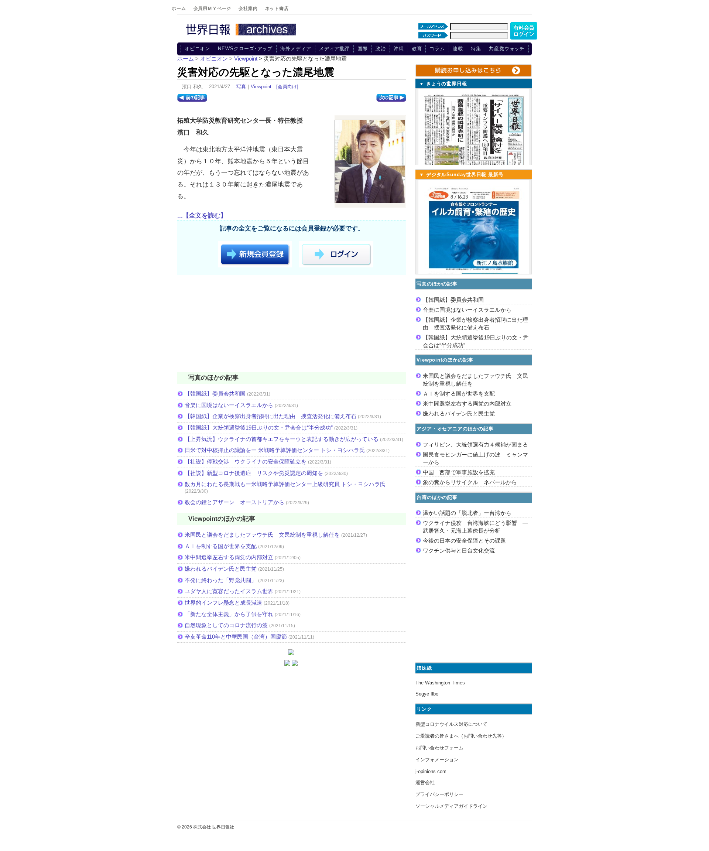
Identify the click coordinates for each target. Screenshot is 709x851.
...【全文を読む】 (202, 215)
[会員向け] (287, 86)
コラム (437, 48)
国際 (362, 48)
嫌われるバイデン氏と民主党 (221, 568)
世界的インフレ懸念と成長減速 (223, 602)
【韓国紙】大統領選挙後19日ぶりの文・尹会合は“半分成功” (259, 427)
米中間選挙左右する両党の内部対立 (229, 557)
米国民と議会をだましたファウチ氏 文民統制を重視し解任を (262, 535)
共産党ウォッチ (507, 48)
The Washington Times (440, 683)
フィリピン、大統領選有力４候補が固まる (475, 444)
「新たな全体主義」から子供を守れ (229, 614)
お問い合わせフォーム (439, 748)
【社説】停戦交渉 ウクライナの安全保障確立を (245, 461)
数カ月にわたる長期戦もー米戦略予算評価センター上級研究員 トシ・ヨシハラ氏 (285, 484)
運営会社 (425, 782)
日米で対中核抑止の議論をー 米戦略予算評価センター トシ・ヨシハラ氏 (275, 450)
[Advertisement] (291, 324)
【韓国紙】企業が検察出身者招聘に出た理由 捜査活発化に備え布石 (270, 416)
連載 (458, 48)
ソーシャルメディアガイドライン (451, 806)
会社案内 (248, 8)
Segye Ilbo (426, 694)
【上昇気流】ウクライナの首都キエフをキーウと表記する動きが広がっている (282, 439)
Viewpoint (261, 86)
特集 (476, 48)
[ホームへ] (241, 36)
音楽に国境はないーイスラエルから (229, 405)
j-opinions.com (430, 771)
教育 (417, 48)
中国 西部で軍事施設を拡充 (459, 472)
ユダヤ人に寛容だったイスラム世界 (229, 591)
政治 (381, 48)
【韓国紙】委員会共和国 (215, 393)
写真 (241, 86)
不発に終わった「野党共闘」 (221, 580)
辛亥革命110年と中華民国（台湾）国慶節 (236, 636)
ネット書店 (277, 8)
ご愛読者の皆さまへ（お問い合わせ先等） (461, 736)
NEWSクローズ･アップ (245, 48)
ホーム (179, 8)
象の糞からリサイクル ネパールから (470, 482)
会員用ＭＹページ (212, 8)
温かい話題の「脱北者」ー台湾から (467, 513)
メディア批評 (334, 48)
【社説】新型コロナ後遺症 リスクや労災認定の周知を (254, 473)
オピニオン (197, 48)
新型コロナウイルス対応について (451, 724)
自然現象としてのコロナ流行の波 (226, 625)
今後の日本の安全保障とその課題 (464, 540)
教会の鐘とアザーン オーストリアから (234, 502)
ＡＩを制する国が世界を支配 (221, 546)
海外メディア (295, 48)
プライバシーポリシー (439, 794)
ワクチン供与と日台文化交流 (459, 550)
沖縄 (399, 48)
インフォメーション (437, 759)
